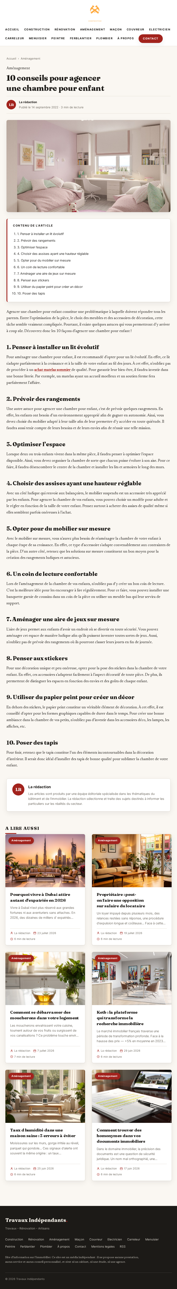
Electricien (160, 29)
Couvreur (135, 29)
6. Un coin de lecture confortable (41, 267)
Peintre (58, 38)
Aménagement (92, 29)
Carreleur (14, 38)
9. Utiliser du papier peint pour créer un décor (50, 287)
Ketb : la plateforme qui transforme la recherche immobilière (120, 1018)
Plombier (104, 38)
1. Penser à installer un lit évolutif (40, 234)
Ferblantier (81, 38)
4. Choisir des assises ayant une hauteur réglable (52, 254)
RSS (123, 1246)
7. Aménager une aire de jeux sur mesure (46, 274)
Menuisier (38, 38)
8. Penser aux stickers (33, 280)
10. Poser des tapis (31, 293)
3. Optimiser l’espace (32, 247)
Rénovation (65, 29)
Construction (37, 29)
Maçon (116, 29)
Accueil (12, 29)
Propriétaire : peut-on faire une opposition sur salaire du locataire (121, 900)
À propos (125, 38)
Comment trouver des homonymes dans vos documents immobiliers (121, 1135)
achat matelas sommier (52, 370)
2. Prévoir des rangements (36, 241)
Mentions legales (103, 1246)
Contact (150, 38)
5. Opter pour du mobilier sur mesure (44, 260)
